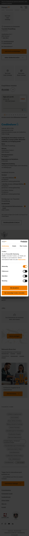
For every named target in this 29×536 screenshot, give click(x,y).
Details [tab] (14, 246)
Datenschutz (22, 259)
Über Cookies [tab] (23, 246)
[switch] (25, 271)
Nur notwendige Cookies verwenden (14, 293)
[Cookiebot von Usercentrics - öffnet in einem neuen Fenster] (20, 242)
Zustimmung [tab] (5, 246)
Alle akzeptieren (14, 287)
